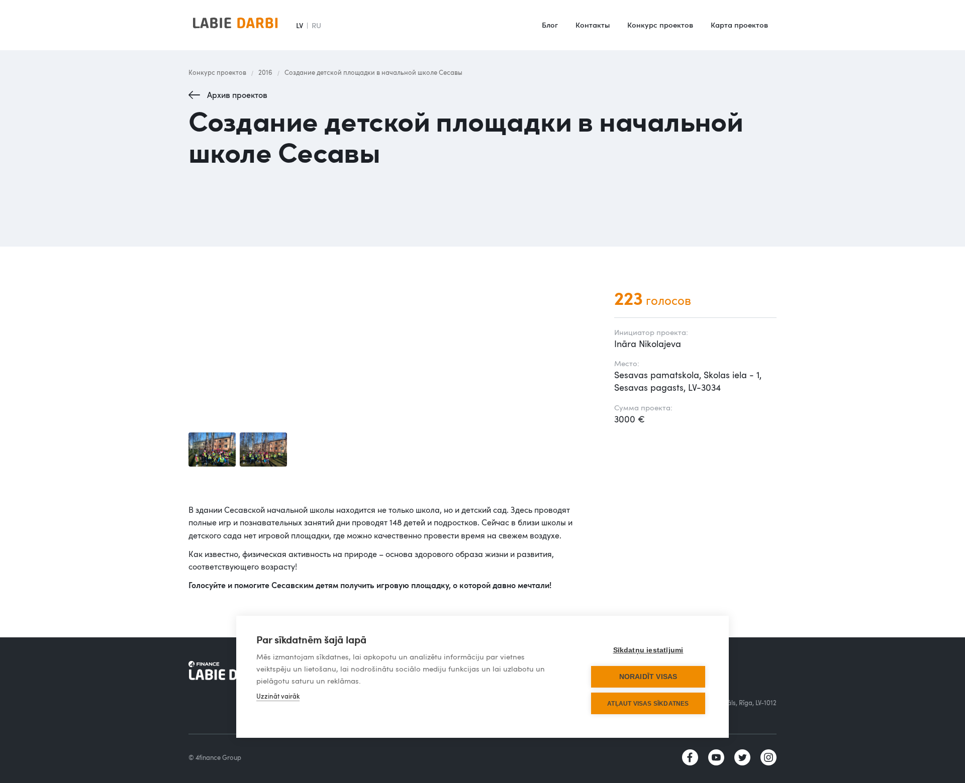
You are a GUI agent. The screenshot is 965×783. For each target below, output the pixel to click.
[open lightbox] (212, 449)
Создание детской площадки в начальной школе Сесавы (373, 72)
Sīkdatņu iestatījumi (648, 650)
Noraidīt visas (648, 677)
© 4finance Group (214, 757)
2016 (265, 72)
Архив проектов (237, 94)
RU (316, 25)
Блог (550, 25)
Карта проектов (739, 25)
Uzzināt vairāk (278, 696)
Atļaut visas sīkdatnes (648, 703)
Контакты (592, 25)
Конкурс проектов (660, 25)
